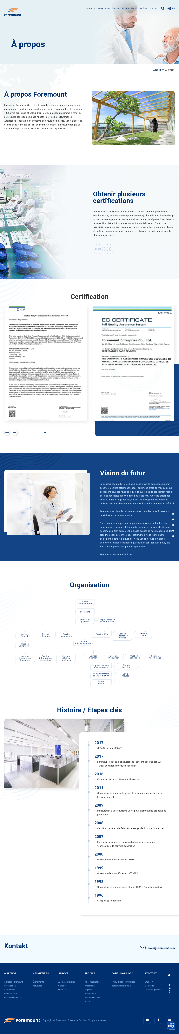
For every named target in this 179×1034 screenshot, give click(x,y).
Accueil (157, 69)
